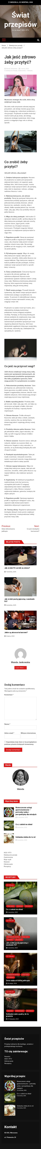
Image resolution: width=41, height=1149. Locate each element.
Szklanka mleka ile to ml (25, 837)
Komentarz (8, 695)
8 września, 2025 (22, 840)
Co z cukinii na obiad (24, 824)
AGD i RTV (7, 852)
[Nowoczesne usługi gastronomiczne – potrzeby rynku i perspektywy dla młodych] (9, 1086)
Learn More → (21, 668)
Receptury (7, 866)
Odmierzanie (8, 864)
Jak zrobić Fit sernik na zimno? (17, 568)
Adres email (9, 733)
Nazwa (7, 724)
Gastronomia (22, 70)
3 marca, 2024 (10, 636)
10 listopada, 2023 (13, 1019)
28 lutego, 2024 (12, 983)
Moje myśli (7, 859)
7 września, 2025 (11, 572)
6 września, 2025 (11, 605)
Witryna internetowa (28, 733)
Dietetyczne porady (11, 70)
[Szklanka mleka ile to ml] (9, 1110)
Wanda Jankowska (12, 68)
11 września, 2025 (22, 817)
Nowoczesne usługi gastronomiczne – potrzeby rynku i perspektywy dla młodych (26, 811)
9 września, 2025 (22, 827)
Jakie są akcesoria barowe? (16, 632)
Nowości (7, 862)
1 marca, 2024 (24, 68)
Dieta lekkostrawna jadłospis (18, 981)
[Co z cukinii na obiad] (9, 1098)
